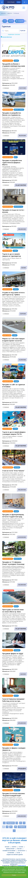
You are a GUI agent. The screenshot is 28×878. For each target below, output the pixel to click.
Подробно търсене (14, 34)
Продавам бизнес (7, 60)
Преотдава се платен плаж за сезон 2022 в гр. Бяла (13, 611)
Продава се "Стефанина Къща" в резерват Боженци (13, 563)
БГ (24, 2)
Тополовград (18, 206)
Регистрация (10, 2)
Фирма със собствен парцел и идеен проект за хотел (13, 340)
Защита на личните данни (14, 854)
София (16, 60)
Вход (18, 2)
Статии (21, 846)
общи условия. (21, 872)
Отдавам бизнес (7, 289)
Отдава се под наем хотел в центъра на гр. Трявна (13, 293)
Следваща (22, 826)
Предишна (10, 823)
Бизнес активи (7, 335)
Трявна (15, 289)
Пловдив (17, 650)
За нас (18, 852)
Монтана (17, 790)
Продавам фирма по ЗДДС (12, 653)
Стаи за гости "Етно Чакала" (13, 471)
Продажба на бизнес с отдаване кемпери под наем (13, 65)
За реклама (10, 852)
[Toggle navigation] (24, 7)
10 (11, 826)
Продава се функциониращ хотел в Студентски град (13, 515)
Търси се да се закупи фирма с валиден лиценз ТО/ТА (13, 433)
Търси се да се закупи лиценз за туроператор (11, 255)
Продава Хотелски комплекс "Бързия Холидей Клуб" (13, 794)
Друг (15, 157)
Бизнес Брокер (10, 848)
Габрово (17, 467)
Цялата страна (18, 109)
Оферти (9, 13)
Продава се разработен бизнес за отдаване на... (11, 114)
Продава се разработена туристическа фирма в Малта (12, 162)
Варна (16, 606)
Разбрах (14, 875)
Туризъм (6, 88)
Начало (3, 13)
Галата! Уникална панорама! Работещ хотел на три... (13, 700)
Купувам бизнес (7, 250)
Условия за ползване (9, 850)
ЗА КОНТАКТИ (21, 850)
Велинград (17, 558)
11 (15, 826)
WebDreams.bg (22, 865)
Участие (19, 848)
